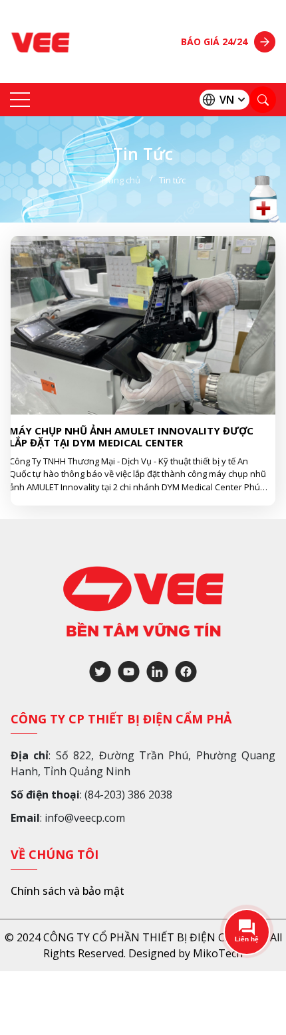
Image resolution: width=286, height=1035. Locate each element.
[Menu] (20, 100)
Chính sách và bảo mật (67, 891)
